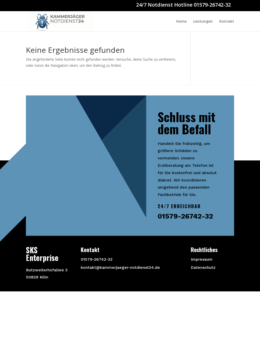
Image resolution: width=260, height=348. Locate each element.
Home (181, 22)
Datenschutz (203, 267)
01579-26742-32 (96, 259)
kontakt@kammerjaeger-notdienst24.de (120, 267)
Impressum (202, 259)
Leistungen (203, 22)
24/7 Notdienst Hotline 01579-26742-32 (183, 4)
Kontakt (226, 22)
